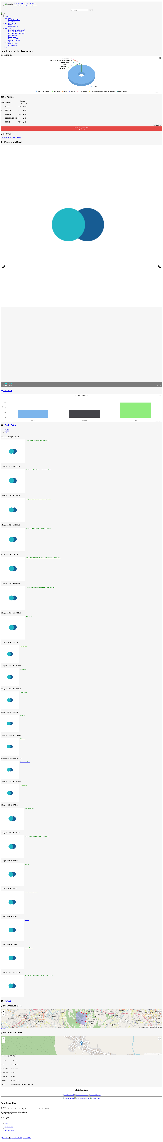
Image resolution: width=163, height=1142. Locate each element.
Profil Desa (8, 18)
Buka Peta (4, 1028)
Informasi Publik (13, 45)
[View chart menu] (160, 58)
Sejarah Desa (12, 21)
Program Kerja (9, 1127)
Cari (91, 10)
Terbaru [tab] (7, 429)
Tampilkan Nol (157, 125)
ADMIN (3, 138)
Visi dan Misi (12, 25)
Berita (6, 1123)
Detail (10, 1055)
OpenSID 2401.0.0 (16, 1138)
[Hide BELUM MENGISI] (122, 91)
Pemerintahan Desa (10, 23)
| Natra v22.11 (26, 1138)
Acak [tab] (6, 432)
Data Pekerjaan (12, 35)
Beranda (7, 16)
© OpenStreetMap (152, 1027)
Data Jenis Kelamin (14, 38)
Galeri (7, 1001)
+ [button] (3, 1011)
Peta (6, 47)
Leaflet (146, 1027)
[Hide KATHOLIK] (56, 91)
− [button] (3, 1014)
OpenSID (160, 1027)
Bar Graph (4, 55)
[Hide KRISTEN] (46, 91)
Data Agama (12, 37)
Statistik (7, 390)
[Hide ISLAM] (38, 91)
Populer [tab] (7, 431)
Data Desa (8, 28)
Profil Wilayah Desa (14, 20)
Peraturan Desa (9, 1130)
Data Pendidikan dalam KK (16, 32)
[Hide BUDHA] (72, 91)
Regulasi (7, 42)
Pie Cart (9, 55)
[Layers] (159, 1011)
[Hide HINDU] (64, 91)
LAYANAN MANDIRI (13, 138)
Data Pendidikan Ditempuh (16, 33)
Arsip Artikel (11, 425)
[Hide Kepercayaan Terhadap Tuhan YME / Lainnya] (102, 91)
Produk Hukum (13, 43)
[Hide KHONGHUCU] (82, 91)
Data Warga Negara (14, 40)
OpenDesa (5, 1138)
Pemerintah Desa (13, 26)
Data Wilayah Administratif (16, 30)
